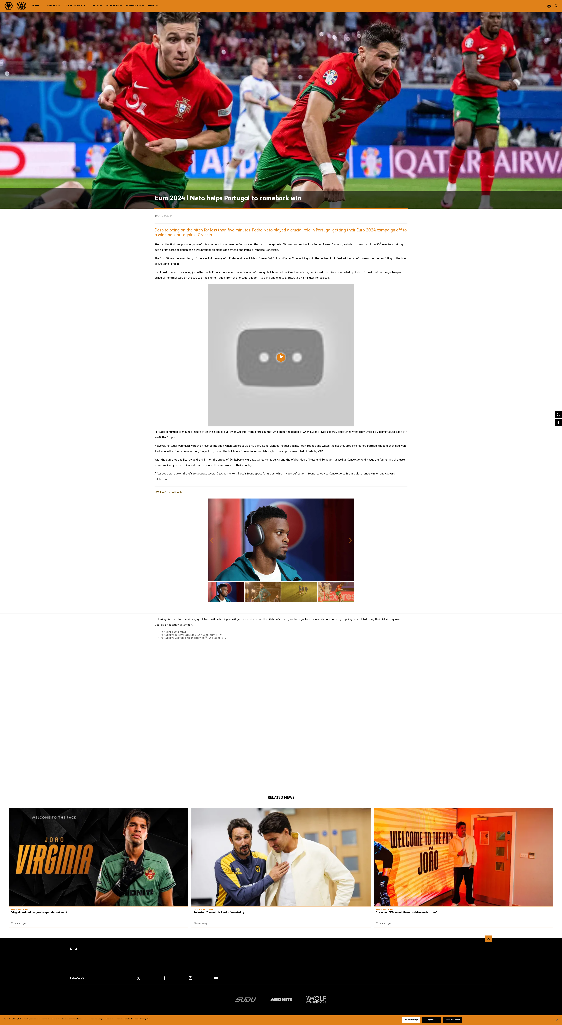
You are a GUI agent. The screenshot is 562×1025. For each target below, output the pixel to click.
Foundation (133, 6)
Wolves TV (112, 6)
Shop (96, 6)
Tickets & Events (74, 6)
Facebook (558, 422)
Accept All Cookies (452, 1020)
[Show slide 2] (263, 592)
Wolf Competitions (316, 999)
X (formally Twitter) (558, 414)
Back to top (488, 938)
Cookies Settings (411, 1020)
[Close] (557, 1020)
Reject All (431, 1020)
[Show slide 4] (336, 592)
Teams (35, 6)
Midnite (281, 999)
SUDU (246, 999)
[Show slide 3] (299, 592)
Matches (52, 6)
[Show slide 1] (226, 592)
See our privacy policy (140, 1019)
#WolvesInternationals (168, 492)
